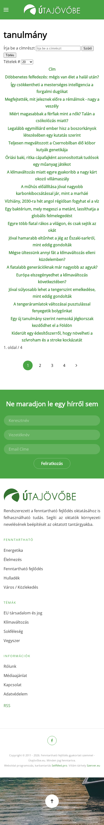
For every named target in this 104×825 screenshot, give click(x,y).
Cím (52, 69)
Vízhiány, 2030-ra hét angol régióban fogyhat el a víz (52, 201)
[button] (6, 9)
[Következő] (76, 365)
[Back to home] (52, 9)
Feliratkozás (52, 463)
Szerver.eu (93, 765)
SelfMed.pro (59, 765)
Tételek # (12, 61)
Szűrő (87, 48)
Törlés (10, 55)
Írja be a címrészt (20, 48)
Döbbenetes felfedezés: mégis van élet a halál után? (52, 77)
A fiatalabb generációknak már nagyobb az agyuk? (52, 267)
